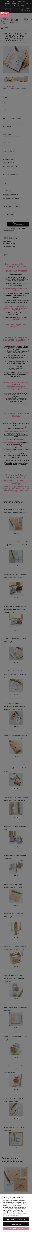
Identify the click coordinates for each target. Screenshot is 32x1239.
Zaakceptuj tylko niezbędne (16, 1219)
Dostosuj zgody (16, 1224)
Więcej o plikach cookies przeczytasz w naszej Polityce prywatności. (14, 1214)
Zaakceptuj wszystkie (16, 1228)
